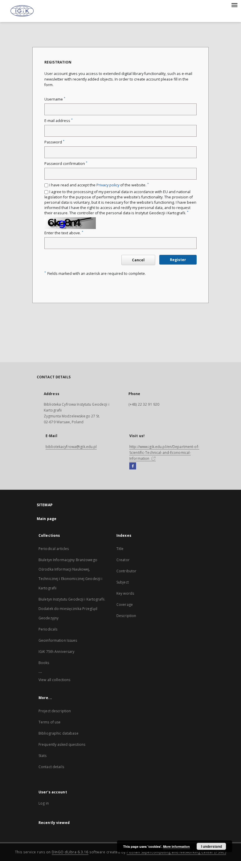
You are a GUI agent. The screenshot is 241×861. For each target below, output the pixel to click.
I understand (211, 846)
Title (120, 548)
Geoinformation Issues (58, 640)
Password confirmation (65, 163)
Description (126, 615)
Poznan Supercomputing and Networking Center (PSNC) (176, 852)
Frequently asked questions (62, 744)
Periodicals (48, 629)
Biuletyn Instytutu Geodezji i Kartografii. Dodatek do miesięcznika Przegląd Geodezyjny (72, 609)
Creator (123, 559)
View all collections (54, 679)
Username (54, 99)
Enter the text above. (63, 232)
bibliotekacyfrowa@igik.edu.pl (71, 446)
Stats (43, 755)
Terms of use (50, 722)
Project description (55, 710)
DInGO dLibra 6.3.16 (70, 852)
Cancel (138, 260)
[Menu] (234, 4)
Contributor (126, 571)
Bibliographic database (58, 733)
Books (44, 662)
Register (178, 259)
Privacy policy (107, 185)
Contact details (51, 766)
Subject (122, 582)
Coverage (124, 604)
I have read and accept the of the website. (99, 185)
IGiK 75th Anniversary (57, 651)
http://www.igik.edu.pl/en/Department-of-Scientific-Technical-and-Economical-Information (164, 452)
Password (54, 142)
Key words (125, 593)
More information (176, 846)
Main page (46, 518)
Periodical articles (54, 548)
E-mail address (58, 120)
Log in (44, 803)
